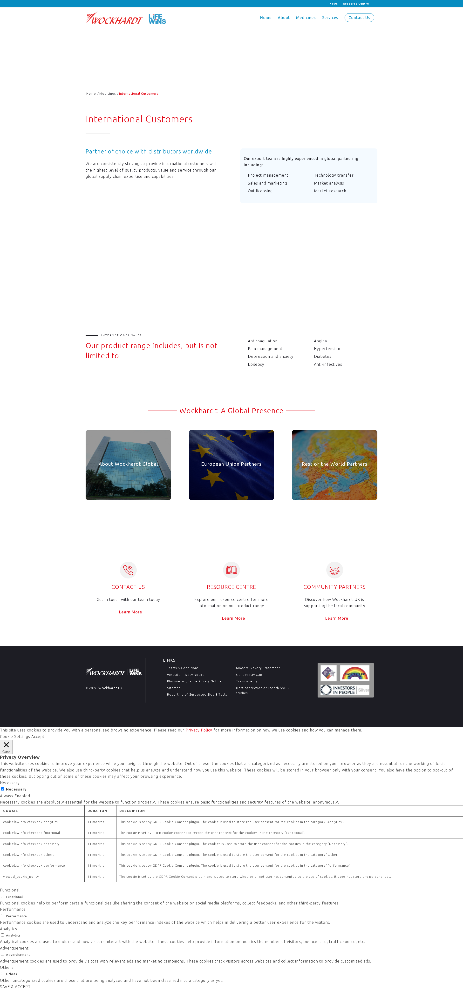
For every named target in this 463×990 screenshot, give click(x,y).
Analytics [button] (8, 929)
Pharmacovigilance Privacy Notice (194, 681)
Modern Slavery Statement (258, 668)
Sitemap (174, 688)
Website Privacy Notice (186, 674)
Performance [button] (13, 909)
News (333, 3)
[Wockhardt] (126, 17)
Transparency (247, 681)
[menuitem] (333, 3)
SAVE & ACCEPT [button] (15, 986)
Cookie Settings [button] (15, 736)
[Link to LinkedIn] (94, 3)
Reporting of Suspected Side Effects (197, 694)
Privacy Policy (199, 730)
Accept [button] (38, 736)
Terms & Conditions (182, 668)
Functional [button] (10, 890)
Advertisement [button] (14, 948)
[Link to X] (86, 3)
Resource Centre (356, 3)
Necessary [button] (10, 783)
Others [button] (7, 967)
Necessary (16, 789)
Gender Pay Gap (249, 674)
